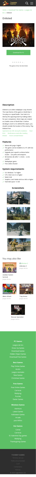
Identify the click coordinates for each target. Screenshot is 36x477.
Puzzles (18, 396)
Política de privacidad (18, 461)
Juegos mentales (18, 372)
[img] (31, 3)
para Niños (18, 420)
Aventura (18, 409)
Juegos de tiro (7, 279)
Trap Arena (23, 296)
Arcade (18, 417)
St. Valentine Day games (18, 436)
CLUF (18, 464)
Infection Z (23, 266)
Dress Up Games (18, 348)
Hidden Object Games (18, 354)
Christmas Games (18, 378)
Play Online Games (18, 366)
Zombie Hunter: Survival (8, 276)
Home (4, 10)
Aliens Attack (7, 296)
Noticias (18, 470)
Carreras (18, 390)
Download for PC (18, 52)
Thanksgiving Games (18, 441)
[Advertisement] (18, 83)
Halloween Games (18, 414)
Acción (18, 369)
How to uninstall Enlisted (16, 135)
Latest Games (18, 411)
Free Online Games (18, 387)
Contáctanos (18, 467)
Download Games (18, 351)
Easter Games (18, 399)
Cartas (18, 430)
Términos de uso (18, 458)
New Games (18, 375)
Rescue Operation (17, 317)
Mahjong (18, 393)
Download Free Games (15, 10)
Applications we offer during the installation (14, 131)
